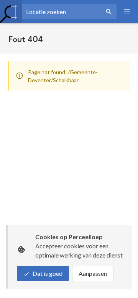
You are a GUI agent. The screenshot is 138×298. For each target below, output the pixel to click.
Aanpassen (93, 273)
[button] (127, 11)
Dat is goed (47, 273)
